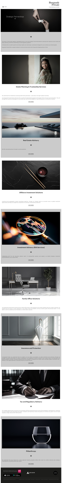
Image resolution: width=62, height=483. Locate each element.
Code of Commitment (44, 479)
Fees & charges (27, 479)
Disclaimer (33, 479)
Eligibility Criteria (21, 479)
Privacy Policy (38, 479)
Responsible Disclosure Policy (54, 479)
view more (31, 101)
